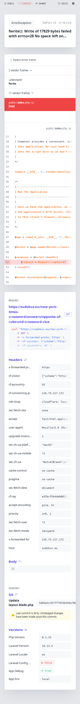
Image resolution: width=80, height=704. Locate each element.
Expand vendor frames (24, 60)
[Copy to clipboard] (67, 329)
